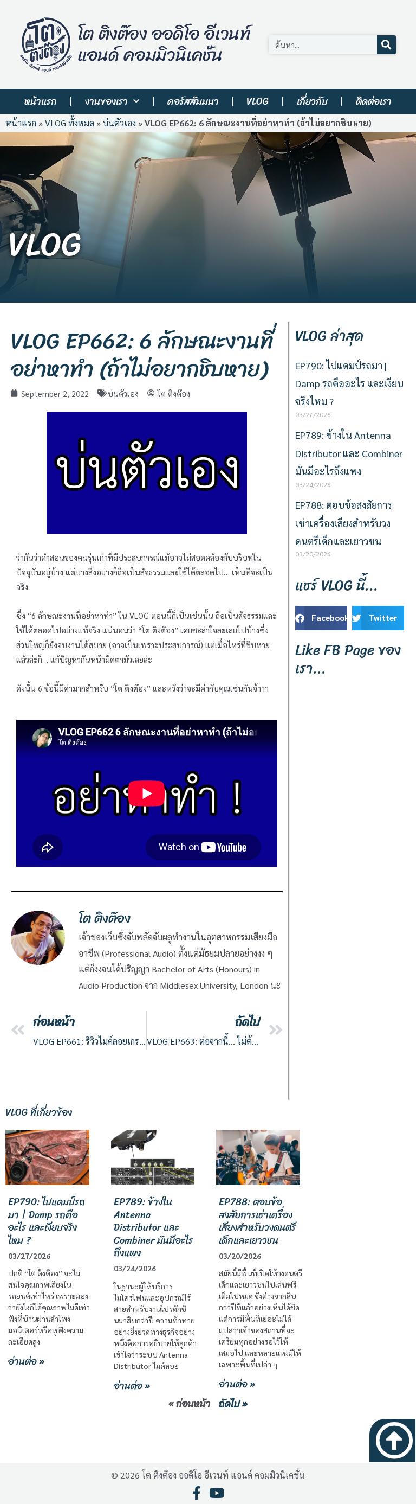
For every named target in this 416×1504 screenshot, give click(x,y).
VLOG (257, 101)
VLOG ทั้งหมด (69, 123)
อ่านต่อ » (26, 1361)
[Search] (386, 44)
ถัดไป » (233, 1403)
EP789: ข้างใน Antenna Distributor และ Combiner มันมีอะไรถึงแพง (348, 452)
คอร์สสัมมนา (193, 101)
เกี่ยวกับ (312, 101)
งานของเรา (106, 101)
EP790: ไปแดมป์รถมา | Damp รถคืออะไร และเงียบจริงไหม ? (349, 383)
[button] (321, 618)
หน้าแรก (40, 101)
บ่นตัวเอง (119, 123)
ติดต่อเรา (374, 101)
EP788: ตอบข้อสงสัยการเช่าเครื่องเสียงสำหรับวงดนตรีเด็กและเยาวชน (343, 522)
